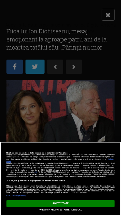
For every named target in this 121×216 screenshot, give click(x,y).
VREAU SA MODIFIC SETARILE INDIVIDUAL (60, 210)
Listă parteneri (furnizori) (15, 196)
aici (35, 172)
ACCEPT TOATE (61, 203)
